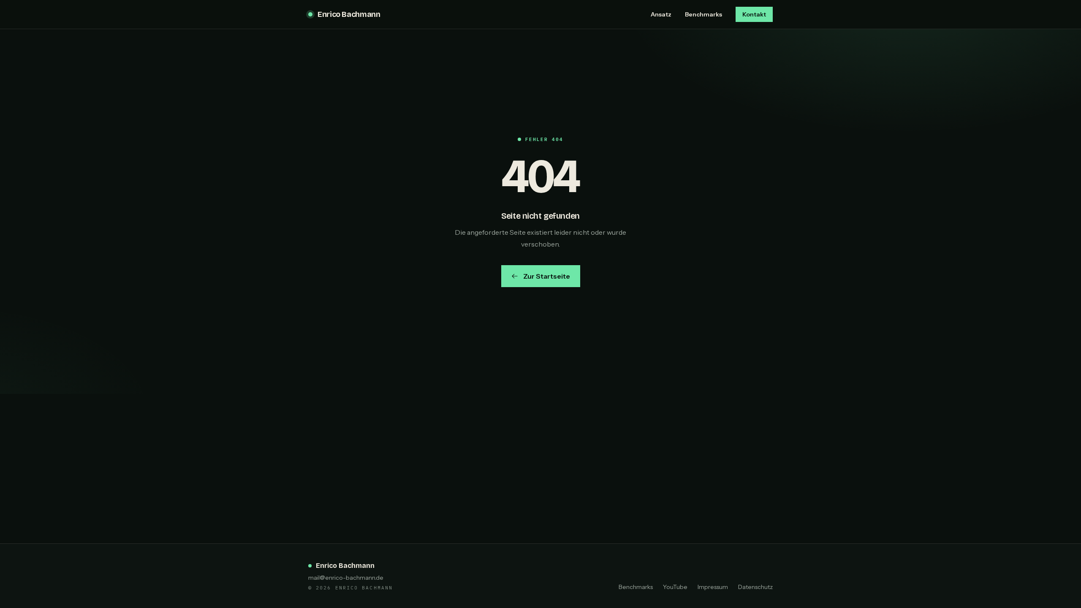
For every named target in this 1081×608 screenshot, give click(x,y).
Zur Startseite (546, 276)
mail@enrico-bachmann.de (345, 577)
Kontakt (754, 14)
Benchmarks (703, 14)
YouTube (675, 587)
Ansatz (661, 14)
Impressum (713, 587)
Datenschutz (755, 587)
